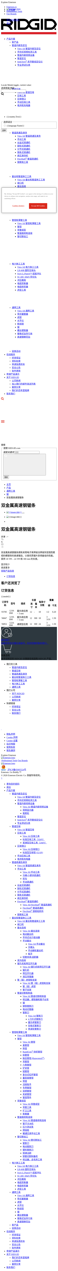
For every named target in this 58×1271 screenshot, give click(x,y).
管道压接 (16, 671)
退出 (8, 23)
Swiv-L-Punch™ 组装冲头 (29, 273)
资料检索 (16, 361)
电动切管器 (28, 1009)
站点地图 (10, 744)
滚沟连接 (21, 960)
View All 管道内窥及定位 (29, 797)
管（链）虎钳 (29, 986)
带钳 (25, 1081)
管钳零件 (27, 1097)
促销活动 (16, 351)
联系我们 (10, 394)
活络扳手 (27, 1084)
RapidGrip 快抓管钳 (32, 1052)
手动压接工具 (23, 856)
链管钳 (26, 1071)
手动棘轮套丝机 (35, 950)
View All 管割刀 (35, 1016)
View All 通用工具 (25, 311)
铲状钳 (26, 1068)
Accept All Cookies (38, 206)
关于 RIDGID (12, 377)
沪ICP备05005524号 (17, 769)
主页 (8, 484)
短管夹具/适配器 (30, 957)
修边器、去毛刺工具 (32, 1159)
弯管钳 (26, 1061)
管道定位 (21, 816)
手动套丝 (27, 941)
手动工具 (21, 139)
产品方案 (10, 790)
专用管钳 (27, 1088)
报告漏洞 (10, 750)
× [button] (1, 778)
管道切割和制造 (24, 993)
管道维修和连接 (24, 233)
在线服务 (10, 354)
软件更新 (16, 371)
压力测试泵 (28, 1127)
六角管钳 (27, 1065)
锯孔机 (26, 970)
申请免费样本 (18, 364)
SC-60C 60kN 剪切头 (27, 277)
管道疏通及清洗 (19, 133)
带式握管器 (22, 314)
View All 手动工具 (31, 872)
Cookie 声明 (12, 737)
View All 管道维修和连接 (34, 1120)
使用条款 (10, 747)
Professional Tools (14, 11)
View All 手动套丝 (36, 944)
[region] (29, 200)
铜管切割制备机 (30, 1156)
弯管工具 (27, 1107)
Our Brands (11, 14)
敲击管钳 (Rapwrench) (33, 1058)
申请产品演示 (12, 374)
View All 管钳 (29, 1042)
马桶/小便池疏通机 (31, 875)
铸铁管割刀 (28, 1006)
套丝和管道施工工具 (21, 176)
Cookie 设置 (12, 740)
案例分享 (16, 387)
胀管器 (26, 1114)
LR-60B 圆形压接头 (26, 270)
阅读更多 (5, 567)
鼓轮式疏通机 (23, 146)
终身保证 (16, 358)
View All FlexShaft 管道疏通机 (37, 905)
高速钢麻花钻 (23, 337)
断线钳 (20, 324)
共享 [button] (3, 537)
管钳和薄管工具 (19, 220)
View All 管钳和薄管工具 (29, 223)
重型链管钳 (28, 1078)
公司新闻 (16, 380)
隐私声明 (10, 734)
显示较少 (5, 564)
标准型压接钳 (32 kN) (33, 852)
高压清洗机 (22, 155)
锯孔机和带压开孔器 (27, 963)
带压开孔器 (28, 973)
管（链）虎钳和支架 (27, 980)
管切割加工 (22, 236)
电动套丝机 (28, 934)
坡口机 (20, 183)
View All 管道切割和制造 (34, 996)
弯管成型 (21, 230)
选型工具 (21, 290)
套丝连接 (21, 186)
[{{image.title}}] (14, 512)
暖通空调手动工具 (31, 1133)
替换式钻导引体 (24, 334)
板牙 (30, 954)
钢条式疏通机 (23, 152)
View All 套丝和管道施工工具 (31, 180)
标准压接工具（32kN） (34, 839)
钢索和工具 (22, 162)
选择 (4, 130)
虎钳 (19, 317)
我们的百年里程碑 (20, 390)
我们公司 (10, 690)
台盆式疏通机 (23, 142)
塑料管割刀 (28, 1150)
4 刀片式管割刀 (35, 1019)
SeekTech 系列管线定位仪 (30, 820)
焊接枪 (26, 1130)
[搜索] (24, 464)
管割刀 (26, 1012)
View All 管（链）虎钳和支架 (36, 983)
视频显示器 (28, 810)
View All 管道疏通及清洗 (29, 136)
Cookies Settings (18, 205)
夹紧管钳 (27, 1094)
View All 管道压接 (25, 830)
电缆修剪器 (22, 287)
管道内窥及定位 (19, 667)
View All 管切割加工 (32, 1140)
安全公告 (16, 367)
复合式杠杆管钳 (30, 1075)
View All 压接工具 (31, 836)
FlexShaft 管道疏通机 (27, 159)
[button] (29, 2)
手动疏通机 (28, 882)
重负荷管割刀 (34, 1022)
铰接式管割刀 (34, 1026)
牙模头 (31, 947)
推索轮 (26, 813)
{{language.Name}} (15, 126)
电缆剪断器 (22, 283)
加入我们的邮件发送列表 (24, 384)
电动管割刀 (28, 1146)
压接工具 (21, 833)
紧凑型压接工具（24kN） (35, 843)
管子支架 (27, 990)
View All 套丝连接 (31, 931)
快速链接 (10, 703)
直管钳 (26, 1045)
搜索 (6, 477)
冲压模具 (21, 280)
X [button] (2, 542)
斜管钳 (26, 1055)
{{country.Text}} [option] (13, 117)
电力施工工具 (18, 264)
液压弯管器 (28, 977)
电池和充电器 (23, 859)
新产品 (15, 1225)
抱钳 (25, 1048)
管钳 (19, 227)
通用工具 (16, 307)
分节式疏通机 (23, 149)
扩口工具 (27, 1110)
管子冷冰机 (28, 1124)
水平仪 (20, 320)
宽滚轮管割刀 (34, 1029)
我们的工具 (11, 664)
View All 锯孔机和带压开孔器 (36, 967)
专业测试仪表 (23, 823)
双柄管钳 (27, 1091)
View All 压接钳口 (31, 849)
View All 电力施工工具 (27, 267)
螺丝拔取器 (22, 330)
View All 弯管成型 (31, 1104)
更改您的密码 (12, 20)
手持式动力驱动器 (31, 937)
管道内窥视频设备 (26, 803)
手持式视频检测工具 (27, 800)
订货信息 (10, 576)
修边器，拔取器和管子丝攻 (36, 999)
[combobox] (13, 91)
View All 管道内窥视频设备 (35, 807)
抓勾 (25, 879)
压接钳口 (21, 846)
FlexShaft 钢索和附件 (33, 911)
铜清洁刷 (27, 1153)
